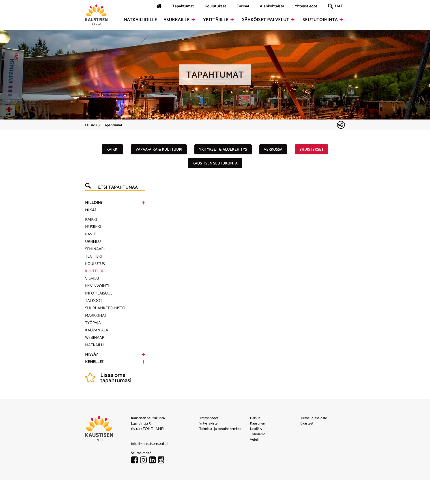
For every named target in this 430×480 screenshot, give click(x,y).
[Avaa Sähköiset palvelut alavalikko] (292, 19)
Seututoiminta (320, 20)
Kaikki (112, 149)
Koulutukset (215, 6)
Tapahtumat (183, 6)
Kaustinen (257, 423)
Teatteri (93, 256)
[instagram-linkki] (144, 461)
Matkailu (94, 345)
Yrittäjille (216, 20)
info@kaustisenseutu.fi (150, 443)
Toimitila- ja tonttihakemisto (220, 429)
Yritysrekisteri (209, 423)
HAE (339, 6)
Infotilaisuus (98, 293)
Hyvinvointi (97, 286)
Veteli (254, 439)
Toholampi (258, 434)
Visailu (92, 278)
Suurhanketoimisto (105, 308)
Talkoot (93, 300)
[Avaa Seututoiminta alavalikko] (341, 19)
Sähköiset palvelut (265, 20)
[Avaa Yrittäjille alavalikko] (232, 19)
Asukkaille (176, 20)
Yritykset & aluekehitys (223, 149)
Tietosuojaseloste (313, 418)
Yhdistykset (311, 149)
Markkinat (96, 315)
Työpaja (93, 323)
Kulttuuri (95, 271)
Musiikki (93, 227)
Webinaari (95, 337)
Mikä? (91, 210)
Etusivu (91, 125)
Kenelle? (94, 362)
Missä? (91, 354)
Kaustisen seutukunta (215, 163)
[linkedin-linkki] (153, 461)
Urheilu (93, 241)
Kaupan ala (96, 330)
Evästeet (306, 423)
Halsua (255, 418)
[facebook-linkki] (135, 461)
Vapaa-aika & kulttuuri (158, 149)
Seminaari (95, 249)
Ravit (90, 234)
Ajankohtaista (272, 6)
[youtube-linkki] (162, 461)
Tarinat (243, 6)
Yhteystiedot (306, 6)
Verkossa (273, 149)
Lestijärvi (256, 429)
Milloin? (94, 202)
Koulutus (95, 263)
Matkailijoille (140, 20)
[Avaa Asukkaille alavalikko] (193, 19)
